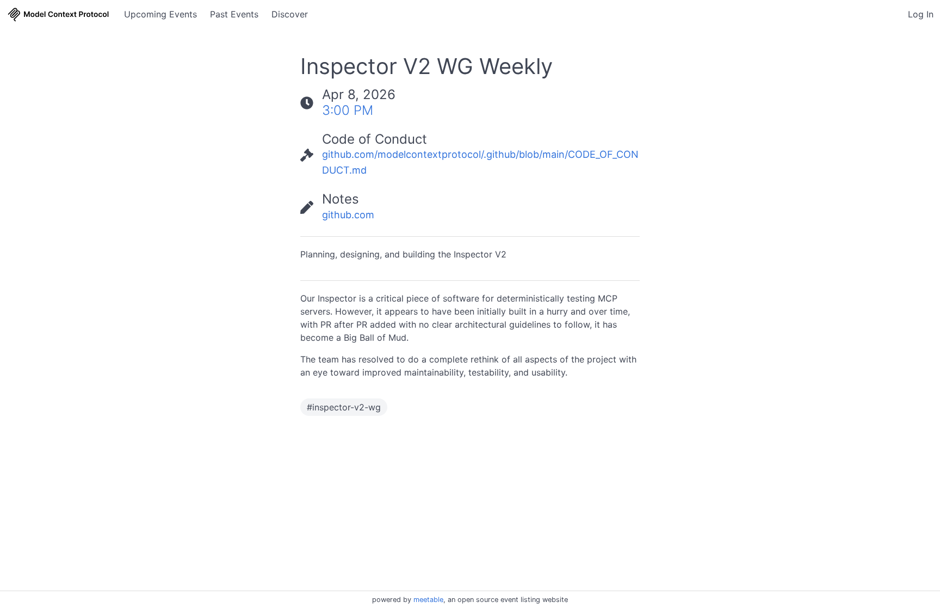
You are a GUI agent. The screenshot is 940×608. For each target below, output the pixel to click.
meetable (428, 599)
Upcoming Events (160, 14)
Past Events (234, 14)
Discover (289, 14)
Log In (920, 14)
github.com (348, 214)
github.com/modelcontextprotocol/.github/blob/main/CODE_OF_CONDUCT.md (480, 162)
